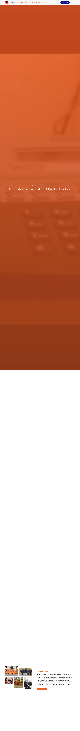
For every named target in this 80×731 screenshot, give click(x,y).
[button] (31, 2)
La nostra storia (22, 2)
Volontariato (31, 2)
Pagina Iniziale (14, 2)
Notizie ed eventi (40, 2)
